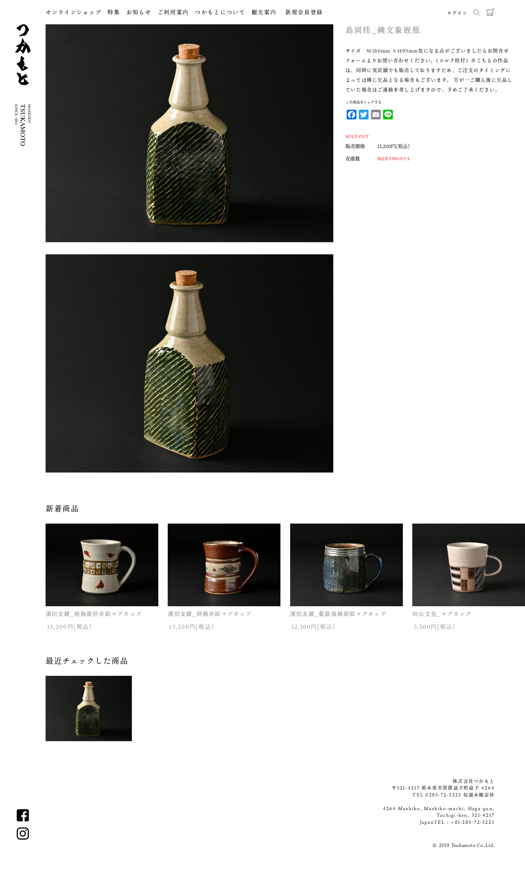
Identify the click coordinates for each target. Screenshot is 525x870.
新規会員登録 (299, 12)
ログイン (457, 12)
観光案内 (264, 12)
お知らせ (139, 12)
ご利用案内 (173, 12)
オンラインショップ (73, 12)
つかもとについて (220, 12)
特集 (114, 12)
